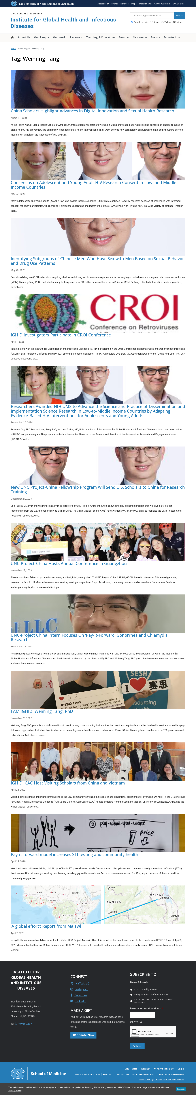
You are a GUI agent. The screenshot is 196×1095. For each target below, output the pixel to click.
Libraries (125, 3)
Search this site (141, 22)
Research (76, 37)
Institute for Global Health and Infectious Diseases (63, 23)
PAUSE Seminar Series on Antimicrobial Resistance (153, 1001)
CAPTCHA (136, 1022)
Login (181, 1068)
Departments (145, 3)
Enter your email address (146, 1008)
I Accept (181, 1089)
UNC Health (131, 1068)
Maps (134, 3)
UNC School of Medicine (26, 13)
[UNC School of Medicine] (38, 1073)
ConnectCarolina (162, 3)
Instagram (81, 989)
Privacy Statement (164, 1068)
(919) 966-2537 (23, 1023)
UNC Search (178, 3)
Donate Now (172, 37)
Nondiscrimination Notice (144, 1074)
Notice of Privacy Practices (87, 1074)
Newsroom (140, 37)
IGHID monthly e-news (145, 989)
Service (124, 37)
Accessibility (103, 3)
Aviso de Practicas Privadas (116, 1074)
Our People (41, 37)
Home (12, 37)
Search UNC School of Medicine (168, 22)
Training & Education (100, 37)
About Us (24, 37)
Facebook (80, 995)
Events (114, 3)
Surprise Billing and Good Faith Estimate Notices (161, 1080)
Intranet (146, 1068)
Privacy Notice (14, 1090)
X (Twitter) (82, 983)
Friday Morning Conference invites (151, 994)
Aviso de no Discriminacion (171, 1074)
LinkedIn (80, 1001)
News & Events (140, 982)
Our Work (59, 37)
